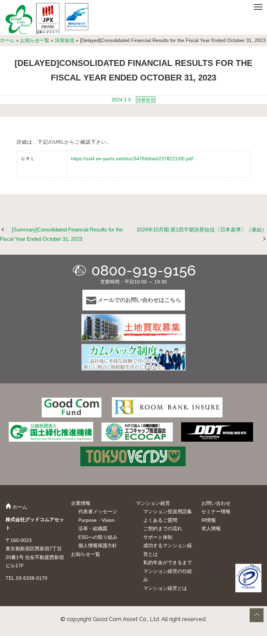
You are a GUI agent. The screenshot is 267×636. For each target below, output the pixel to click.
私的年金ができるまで (167, 562)
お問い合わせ (215, 503)
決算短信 (64, 40)
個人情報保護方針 (97, 545)
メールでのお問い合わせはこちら (138, 300)
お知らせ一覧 (34, 40)
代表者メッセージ (97, 511)
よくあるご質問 (160, 520)
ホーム (7, 40)
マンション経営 (153, 503)
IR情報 (208, 520)
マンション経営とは (165, 588)
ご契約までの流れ (162, 528)
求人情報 (211, 528)
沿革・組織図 (92, 528)
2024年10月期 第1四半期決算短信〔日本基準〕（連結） (202, 229)
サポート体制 (157, 537)
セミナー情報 (215, 511)
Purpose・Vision (96, 520)
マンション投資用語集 (167, 511)
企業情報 (80, 503)
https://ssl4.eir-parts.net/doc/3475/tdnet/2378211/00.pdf (132, 158)
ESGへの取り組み (98, 537)
